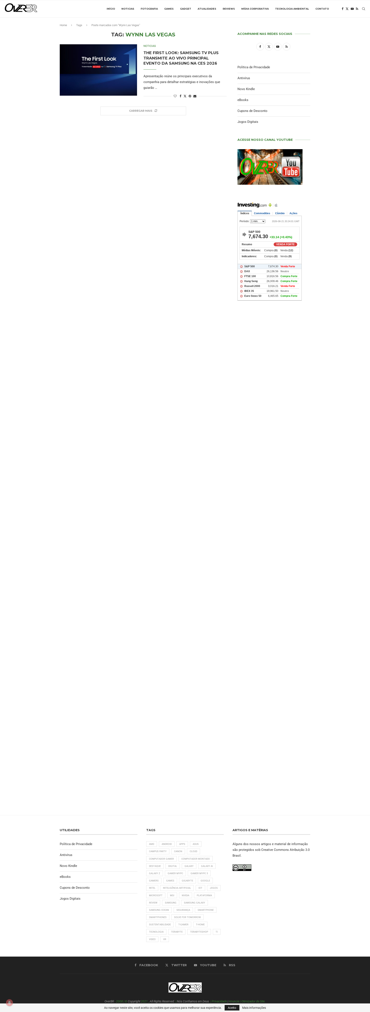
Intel (152, 888)
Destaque (155, 866)
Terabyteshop (199, 931)
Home (63, 25)
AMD (151, 844)
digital (172, 866)
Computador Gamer (161, 858)
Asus (196, 844)
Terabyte (177, 931)
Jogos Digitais (247, 122)
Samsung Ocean (159, 910)
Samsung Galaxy (194, 902)
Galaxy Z (154, 873)
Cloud (193, 851)
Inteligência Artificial (177, 888)
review (153, 902)
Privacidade (219, 1001)
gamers (154, 880)
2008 (119, 1001)
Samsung (170, 902)
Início (111, 8)
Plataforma (204, 895)
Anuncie (234, 1001)
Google (205, 880)
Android (167, 844)
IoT (200, 888)
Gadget (185, 8)
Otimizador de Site (253, 1001)
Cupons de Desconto (252, 111)
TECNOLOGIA (156, 931)
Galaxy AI (207, 866)
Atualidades (207, 8)
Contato (322, 8)
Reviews (229, 8)
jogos (214, 888)
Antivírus (243, 78)
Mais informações (254, 1007)
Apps (182, 844)
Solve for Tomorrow (187, 917)
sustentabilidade (160, 924)
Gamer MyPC (175, 873)
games (170, 880)
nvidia (185, 895)
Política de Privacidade (253, 67)
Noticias (127, 8)
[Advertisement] (273, 488)
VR (164, 939)
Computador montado (195, 858)
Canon (178, 851)
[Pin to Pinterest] (190, 96)
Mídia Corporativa (255, 8)
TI (217, 931)
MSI (172, 895)
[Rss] (357, 8)
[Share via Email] (194, 96)
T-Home (200, 924)
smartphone (206, 910)
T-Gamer (183, 924)
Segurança (183, 910)
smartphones (158, 917)
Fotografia (149, 8)
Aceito (232, 1007)
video (152, 939)
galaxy (189, 866)
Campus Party (158, 851)
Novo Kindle (246, 89)
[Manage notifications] (9, 1002)
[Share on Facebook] (180, 96)
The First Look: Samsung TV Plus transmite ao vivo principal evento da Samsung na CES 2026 (181, 58)
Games (169, 8)
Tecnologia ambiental (292, 8)
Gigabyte (187, 880)
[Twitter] (347, 8)
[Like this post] (175, 96)
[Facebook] (342, 8)
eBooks (242, 100)
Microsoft (156, 895)
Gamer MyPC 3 (199, 873)
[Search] (363, 8)
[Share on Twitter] (185, 96)
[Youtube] (352, 8)
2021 (144, 1001)
